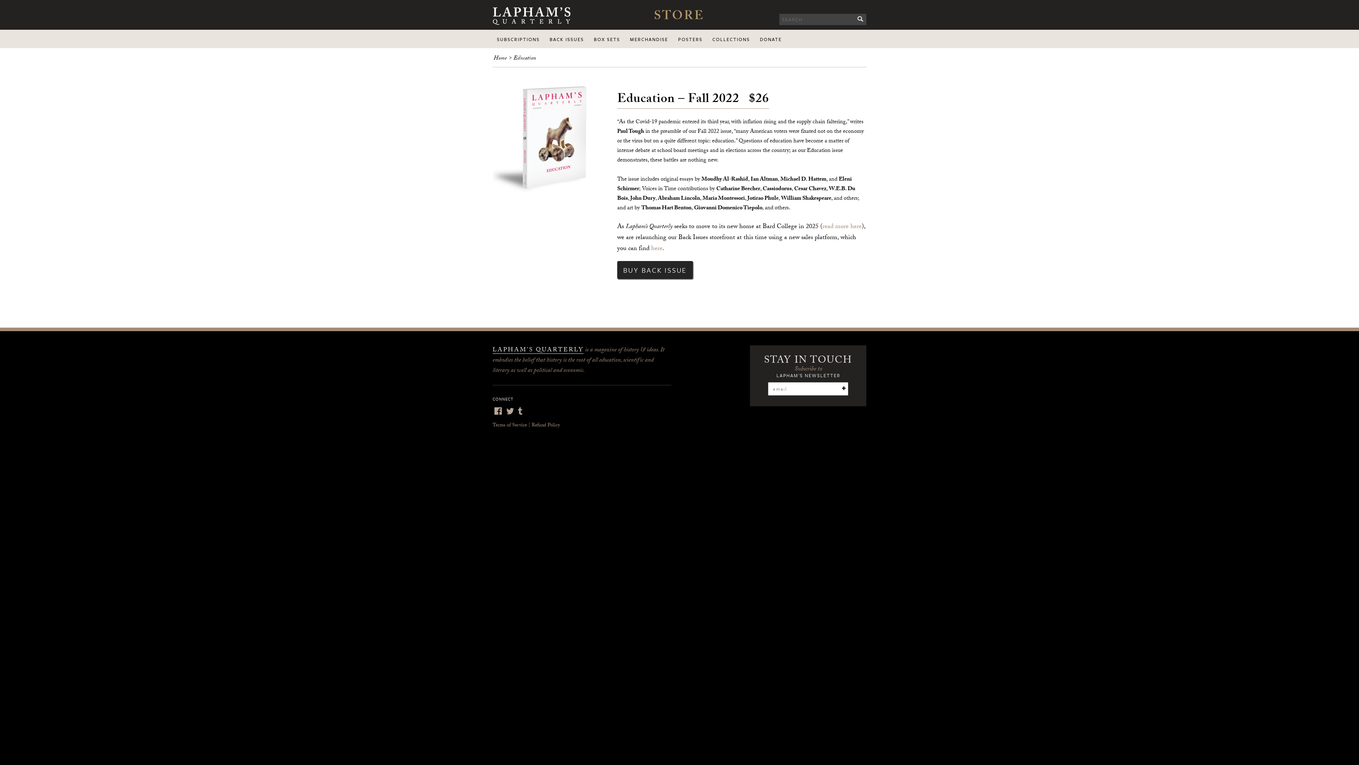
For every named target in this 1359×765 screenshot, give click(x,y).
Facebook (498, 411)
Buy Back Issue (655, 270)
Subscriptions (518, 39)
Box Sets (607, 39)
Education (525, 58)
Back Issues (567, 39)
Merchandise (649, 39)
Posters (690, 39)
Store (679, 17)
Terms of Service (510, 425)
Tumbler (520, 411)
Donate (771, 39)
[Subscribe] (843, 388)
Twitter (510, 411)
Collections (731, 39)
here (657, 249)
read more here (842, 227)
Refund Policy (546, 425)
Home (500, 58)
